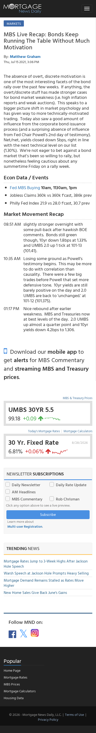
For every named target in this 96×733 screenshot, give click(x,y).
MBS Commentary (27, 499)
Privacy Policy (48, 719)
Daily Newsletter (26, 485)
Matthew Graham (25, 56)
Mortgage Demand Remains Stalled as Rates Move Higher (44, 582)
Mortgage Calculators (78, 431)
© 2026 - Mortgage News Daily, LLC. (35, 714)
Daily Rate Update (71, 485)
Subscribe (48, 514)
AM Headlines (24, 492)
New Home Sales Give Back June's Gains (35, 592)
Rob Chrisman (68, 499)
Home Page (12, 670)
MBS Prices (12, 684)
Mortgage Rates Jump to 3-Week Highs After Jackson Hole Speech (46, 563)
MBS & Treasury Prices (77, 397)
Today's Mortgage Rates (44, 431)
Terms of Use (74, 714)
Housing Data (14, 697)
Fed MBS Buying (25, 187)
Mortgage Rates (15, 677)
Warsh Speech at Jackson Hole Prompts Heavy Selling (46, 573)
